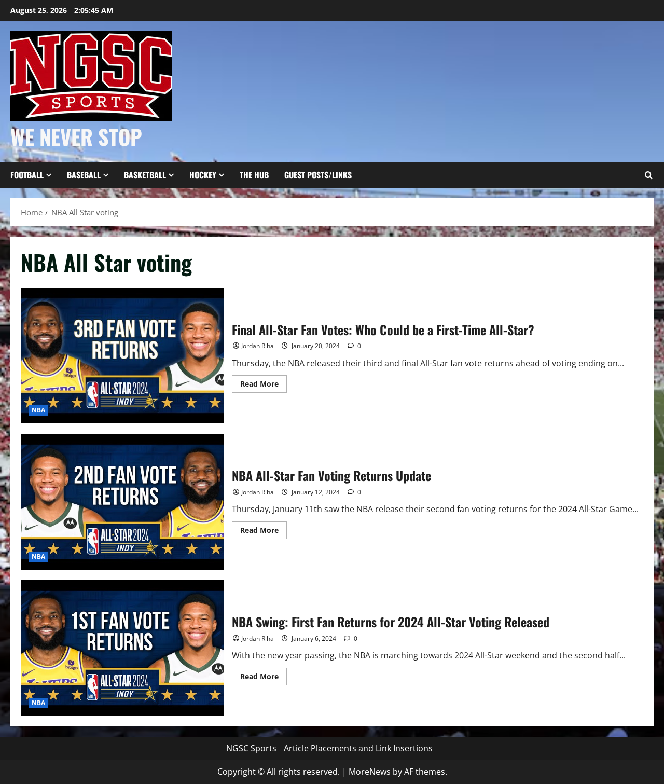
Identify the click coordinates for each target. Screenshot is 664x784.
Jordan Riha (257, 345)
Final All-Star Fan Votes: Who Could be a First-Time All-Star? (122, 356)
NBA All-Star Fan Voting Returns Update (122, 502)
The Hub (254, 175)
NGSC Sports (251, 748)
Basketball (145, 175)
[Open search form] (648, 175)
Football (27, 175)
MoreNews (370, 771)
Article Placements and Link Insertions (358, 748)
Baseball (84, 175)
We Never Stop (76, 136)
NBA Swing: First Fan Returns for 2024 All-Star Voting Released (122, 648)
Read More (263, 385)
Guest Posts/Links (318, 175)
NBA (38, 410)
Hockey (202, 175)
